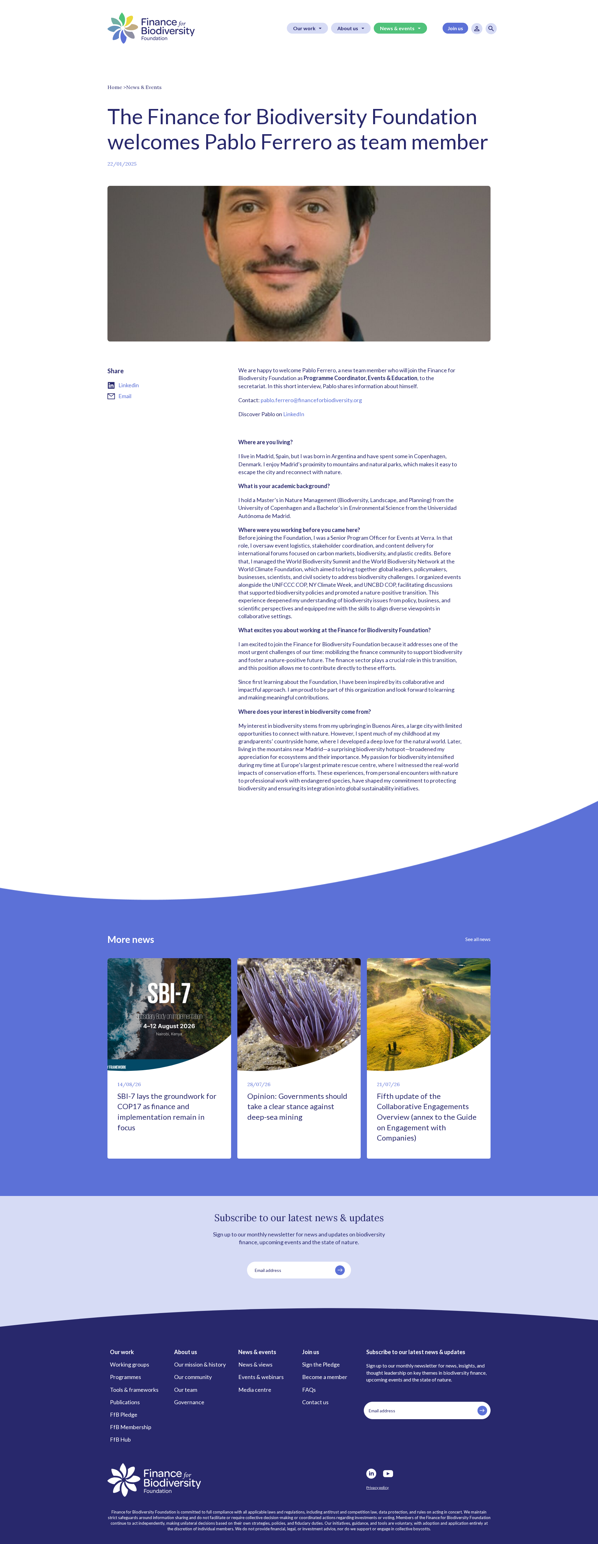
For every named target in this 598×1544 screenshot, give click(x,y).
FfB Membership (130, 1427)
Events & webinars (261, 1376)
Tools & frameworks (134, 1389)
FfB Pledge (123, 1414)
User (476, 28)
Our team (185, 1389)
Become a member (324, 1376)
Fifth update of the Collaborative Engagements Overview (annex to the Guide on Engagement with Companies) (427, 1116)
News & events (397, 28)
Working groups (129, 1364)
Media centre (254, 1389)
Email (124, 396)
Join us (455, 28)
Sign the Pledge (321, 1364)
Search (491, 28)
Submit (340, 1270)
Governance (189, 1402)
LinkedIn (293, 414)
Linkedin (128, 385)
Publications (125, 1402)
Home (114, 87)
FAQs (309, 1389)
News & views (255, 1364)
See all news (478, 939)
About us (347, 28)
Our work (304, 28)
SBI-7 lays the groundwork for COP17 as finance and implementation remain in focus (166, 1111)
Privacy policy (377, 1487)
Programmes (125, 1376)
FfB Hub (120, 1439)
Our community (193, 1376)
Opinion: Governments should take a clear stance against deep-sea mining (297, 1106)
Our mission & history (200, 1364)
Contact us (315, 1402)
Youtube (388, 1474)
